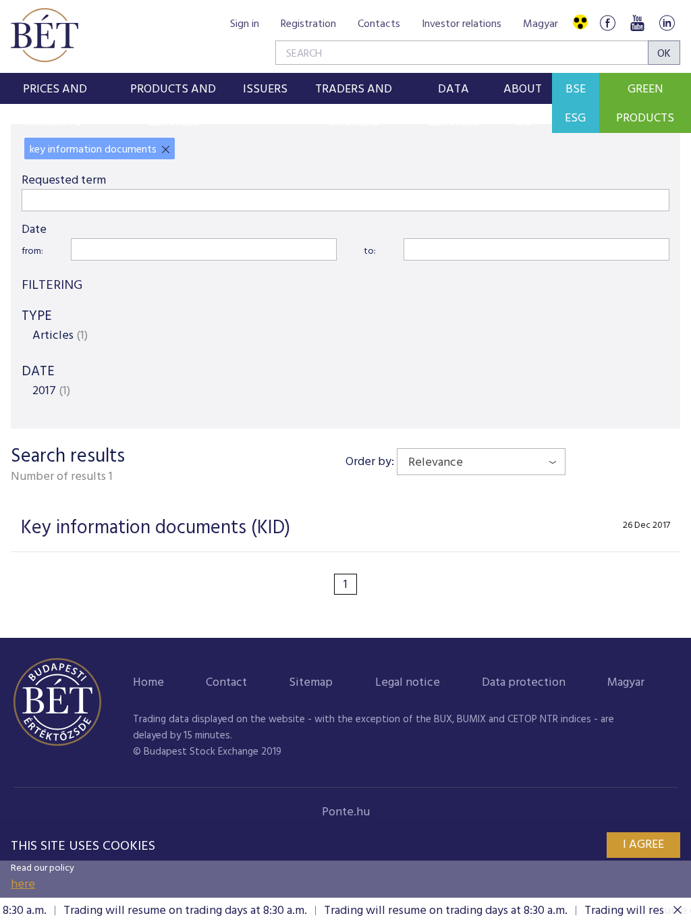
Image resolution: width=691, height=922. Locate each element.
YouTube (637, 22)
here (23, 884)
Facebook (607, 22)
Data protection (523, 682)
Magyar (540, 24)
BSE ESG (575, 104)
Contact (226, 682)
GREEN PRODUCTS (645, 104)
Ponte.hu (346, 812)
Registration (308, 24)
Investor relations (461, 24)
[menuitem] (55, 88)
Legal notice (407, 682)
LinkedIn (666, 22)
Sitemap (311, 682)
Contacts (379, 24)
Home (148, 682)
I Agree (643, 845)
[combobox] (481, 461)
